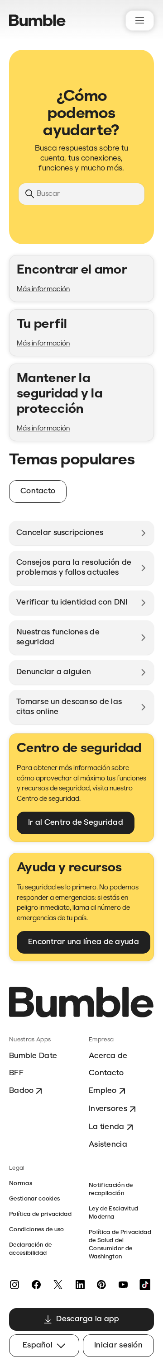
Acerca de (108, 1056)
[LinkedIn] (79, 1284)
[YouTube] (123, 1284)
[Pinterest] (101, 1284)
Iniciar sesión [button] (118, 1345)
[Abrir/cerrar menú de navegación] (139, 20)
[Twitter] (58, 1284)
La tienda (107, 1127)
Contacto (106, 1073)
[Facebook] (36, 1284)
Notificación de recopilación (111, 1189)
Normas (20, 1183)
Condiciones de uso (36, 1230)
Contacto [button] (37, 491)
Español (38, 1345)
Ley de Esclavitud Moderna (113, 1213)
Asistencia (108, 1145)
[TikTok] (144, 1284)
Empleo (103, 1091)
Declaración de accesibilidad (30, 1249)
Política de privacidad (40, 1214)
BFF (16, 1073)
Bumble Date (33, 1056)
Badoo (21, 1091)
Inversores (108, 1109)
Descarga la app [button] (87, 1319)
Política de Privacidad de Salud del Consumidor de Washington (120, 1244)
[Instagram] (14, 1284)
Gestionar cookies (34, 1199)
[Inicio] (37, 20)
